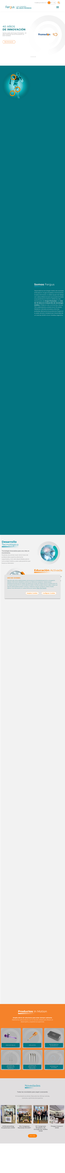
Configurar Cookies (49, 593)
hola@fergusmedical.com (41, 2)
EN (54, 2)
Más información (8, 41)
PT (51, 2)
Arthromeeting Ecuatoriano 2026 (8, 1127)
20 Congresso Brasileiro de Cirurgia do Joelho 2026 (41, 1128)
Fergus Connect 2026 (57, 1127)
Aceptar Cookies (32, 593)
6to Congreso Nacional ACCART (24, 1127)
